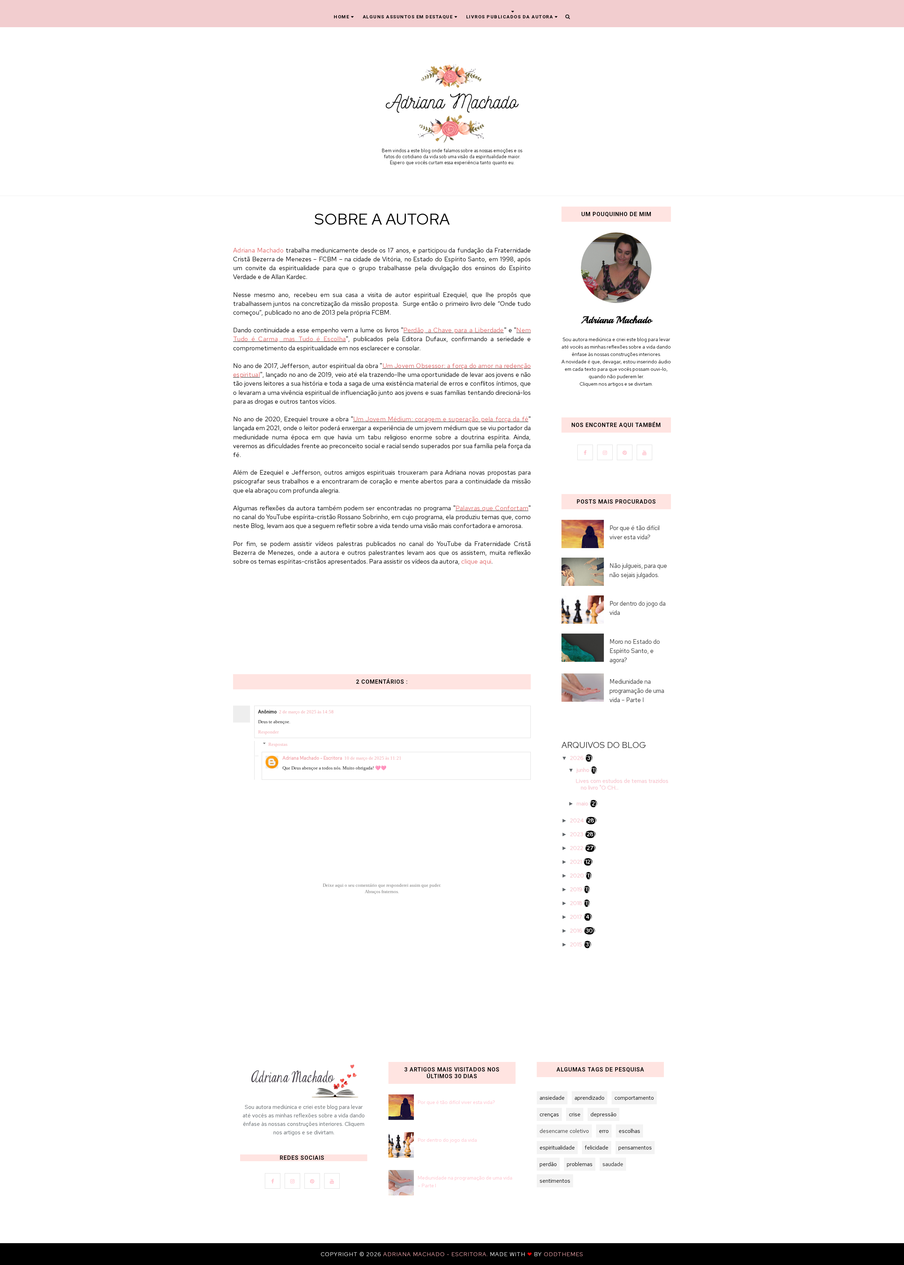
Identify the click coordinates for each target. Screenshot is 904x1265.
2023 (577, 834)
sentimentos (555, 1180)
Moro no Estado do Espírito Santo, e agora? (634, 651)
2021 (576, 862)
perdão (548, 1164)
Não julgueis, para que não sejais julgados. (638, 570)
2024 (577, 820)
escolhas (629, 1131)
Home (341, 16)
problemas (580, 1164)
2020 (577, 875)
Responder (268, 732)
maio (583, 803)
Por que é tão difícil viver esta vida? (634, 532)
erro (604, 1131)
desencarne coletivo (564, 1131)
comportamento (634, 1097)
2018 (577, 903)
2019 (577, 889)
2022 (577, 848)
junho (584, 770)
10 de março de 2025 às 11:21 (373, 758)
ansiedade (552, 1097)
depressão (603, 1114)
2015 (577, 944)
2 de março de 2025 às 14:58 (306, 711)
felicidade (596, 1147)
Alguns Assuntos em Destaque (408, 16)
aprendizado (590, 1097)
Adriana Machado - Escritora (312, 758)
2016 (577, 930)
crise (575, 1114)
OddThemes (563, 1254)
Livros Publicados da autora (509, 16)
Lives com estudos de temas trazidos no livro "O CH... (622, 784)
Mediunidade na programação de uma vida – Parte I (636, 691)
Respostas (277, 744)
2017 (577, 917)
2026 (577, 758)
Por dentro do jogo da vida (637, 608)
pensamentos (635, 1147)
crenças (549, 1114)
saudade (612, 1164)
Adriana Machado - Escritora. (436, 1254)
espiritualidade (557, 1147)
